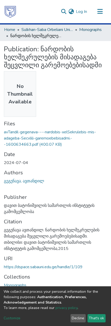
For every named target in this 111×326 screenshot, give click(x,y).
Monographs (90, 29)
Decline (78, 318)
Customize (12, 318)
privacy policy (66, 307)
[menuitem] (71, 12)
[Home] (10, 11)
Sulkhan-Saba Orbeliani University (47, 29)
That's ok (96, 318)
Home (9, 29)
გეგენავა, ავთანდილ (24, 181)
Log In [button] (82, 11)
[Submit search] (63, 12)
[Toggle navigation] (100, 12)
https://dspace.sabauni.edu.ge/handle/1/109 (43, 267)
